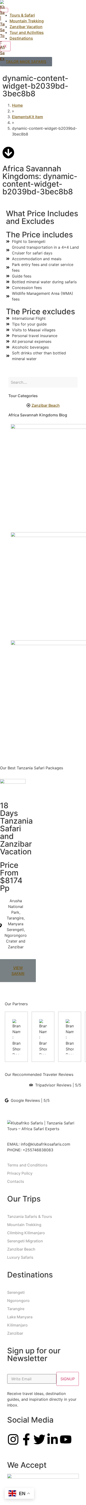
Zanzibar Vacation (26, 26)
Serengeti (16, 1292)
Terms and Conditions (27, 1165)
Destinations (21, 38)
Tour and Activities (27, 32)
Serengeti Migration (25, 1241)
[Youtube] (66, 1439)
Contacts (15, 1181)
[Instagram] (13, 1439)
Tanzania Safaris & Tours (29, 1216)
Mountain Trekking (27, 21)
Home (17, 105)
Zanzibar (15, 1333)
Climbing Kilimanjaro (26, 1232)
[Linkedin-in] (53, 1439)
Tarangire (15, 1308)
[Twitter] (39, 1439)
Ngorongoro (18, 1300)
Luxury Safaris (20, 1257)
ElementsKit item (27, 116)
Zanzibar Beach (21, 1249)
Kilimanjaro (17, 1325)
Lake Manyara (19, 1316)
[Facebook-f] (26, 1439)
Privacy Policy (19, 1173)
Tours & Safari (22, 15)
